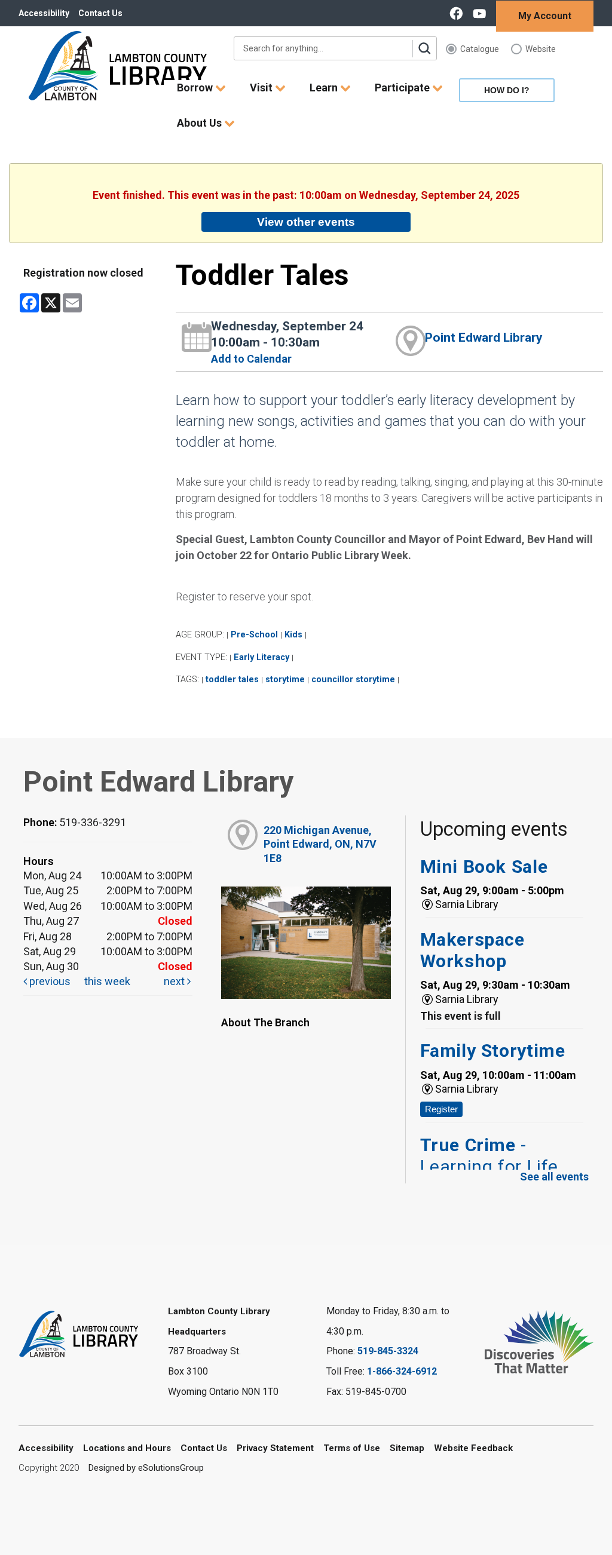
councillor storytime (353, 679)
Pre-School (254, 635)
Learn (325, 87)
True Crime (489, 1155)
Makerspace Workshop (472, 950)
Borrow (196, 87)
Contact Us (100, 13)
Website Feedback (473, 1448)
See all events (554, 1176)
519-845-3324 (387, 1351)
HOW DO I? (507, 90)
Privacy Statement (275, 1448)
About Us (200, 122)
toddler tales (232, 679)
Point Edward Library (484, 337)
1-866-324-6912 (402, 1371)
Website (540, 49)
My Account (544, 16)
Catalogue (479, 49)
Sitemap (407, 1448)
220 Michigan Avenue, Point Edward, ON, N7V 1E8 (320, 844)
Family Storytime (492, 1050)
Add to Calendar (251, 358)
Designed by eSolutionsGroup (146, 1467)
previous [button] (49, 981)
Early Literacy (261, 657)
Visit (262, 87)
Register (441, 1109)
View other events (306, 221)
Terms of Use (351, 1448)
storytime (285, 679)
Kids (293, 635)
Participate (403, 87)
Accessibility (44, 13)
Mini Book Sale (483, 866)
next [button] (175, 981)
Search (424, 48)
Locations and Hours (127, 1448)
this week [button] (107, 981)
